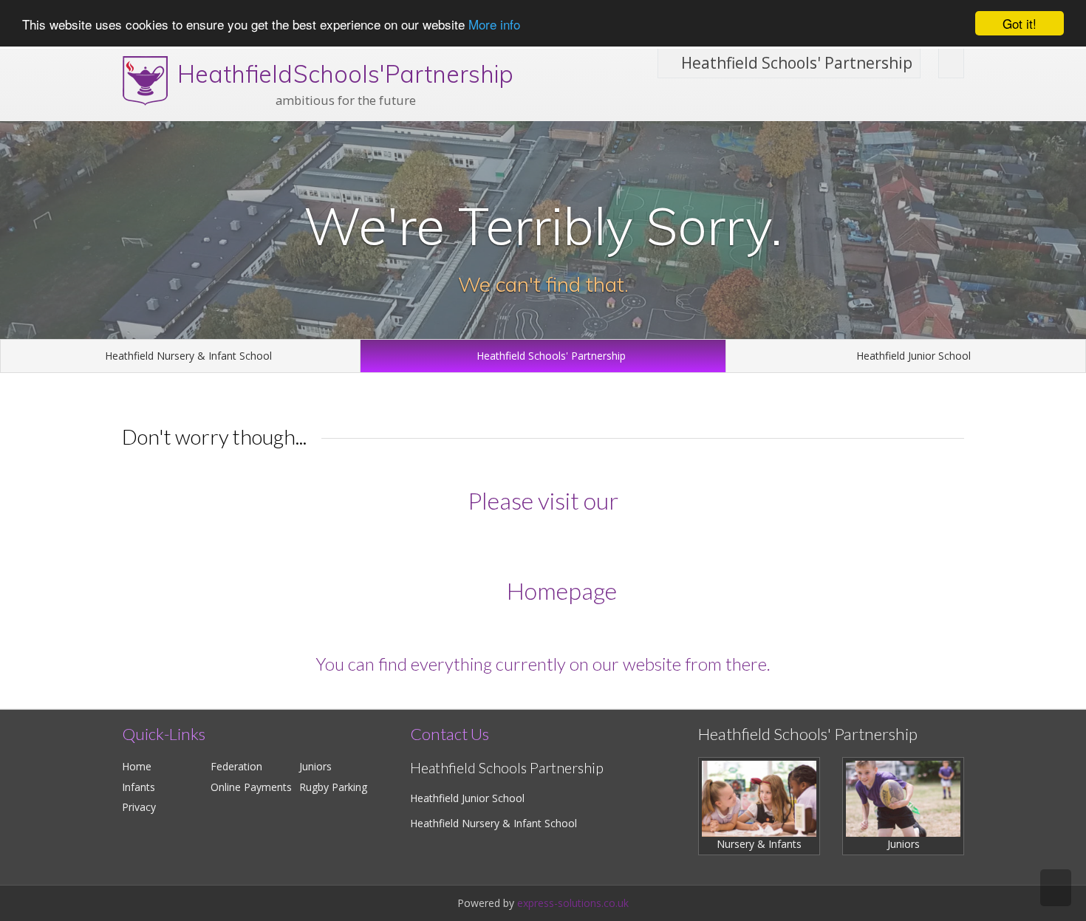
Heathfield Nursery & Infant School (187, 356)
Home (136, 766)
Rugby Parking (333, 787)
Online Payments (251, 787)
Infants (138, 787)
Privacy (139, 807)
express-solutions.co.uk (573, 903)
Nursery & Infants (759, 844)
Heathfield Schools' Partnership (794, 62)
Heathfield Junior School (912, 356)
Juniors (315, 766)
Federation (236, 766)
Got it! (1020, 23)
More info (494, 24)
